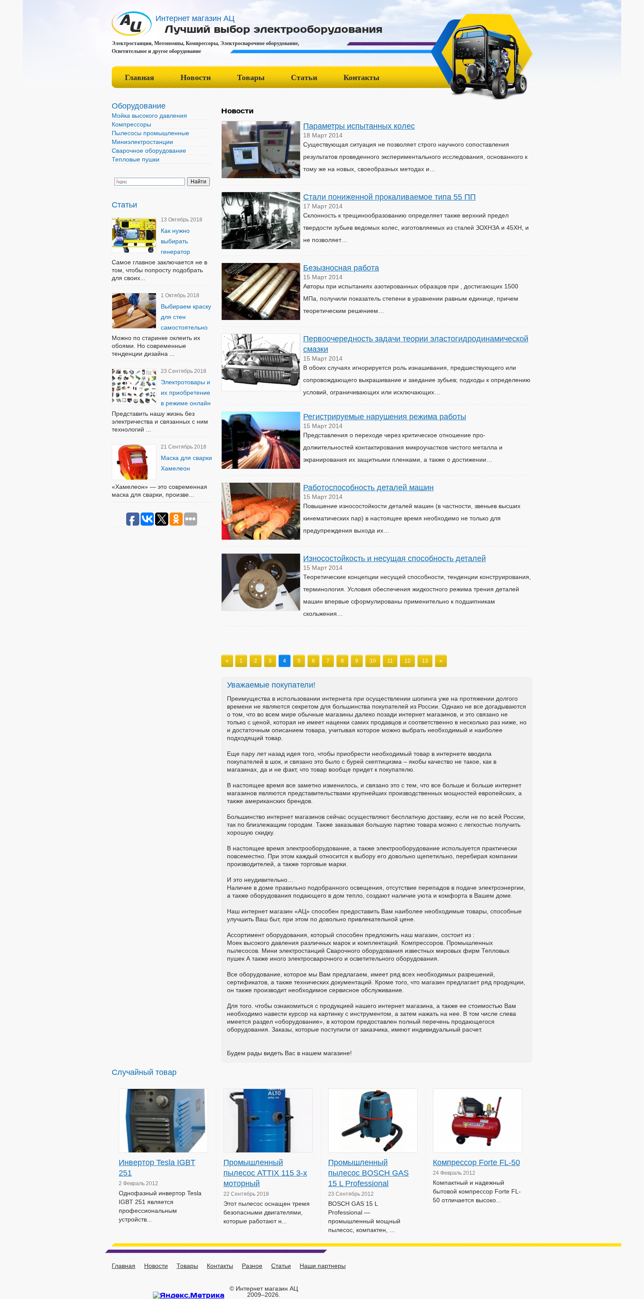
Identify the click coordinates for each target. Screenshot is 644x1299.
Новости (195, 77)
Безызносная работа (341, 267)
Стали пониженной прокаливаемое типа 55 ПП (389, 197)
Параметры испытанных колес (359, 126)
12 (407, 661)
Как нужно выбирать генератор (175, 241)
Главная (139, 77)
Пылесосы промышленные (150, 133)
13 (425, 661)
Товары (251, 77)
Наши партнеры (323, 1265)
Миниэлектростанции (142, 141)
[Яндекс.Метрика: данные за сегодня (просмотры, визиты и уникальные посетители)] (188, 1295)
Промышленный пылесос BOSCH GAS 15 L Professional (368, 1173)
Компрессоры (131, 124)
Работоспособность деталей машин (368, 487)
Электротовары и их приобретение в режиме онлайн (186, 393)
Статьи (304, 77)
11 (390, 661)
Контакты (361, 77)
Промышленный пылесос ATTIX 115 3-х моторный (265, 1173)
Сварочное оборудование (149, 150)
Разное (252, 1265)
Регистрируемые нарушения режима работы (384, 416)
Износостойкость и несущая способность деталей (394, 558)
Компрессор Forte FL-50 (476, 1162)
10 (373, 661)
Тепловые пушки (135, 159)
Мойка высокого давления (149, 115)
